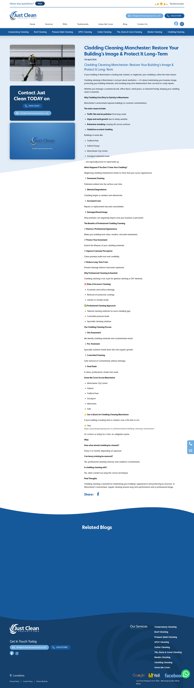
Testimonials (177, 3)
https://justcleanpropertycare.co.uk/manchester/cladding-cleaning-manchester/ (119, 428)
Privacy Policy (14, 681)
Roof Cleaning (40, 32)
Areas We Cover (105, 24)
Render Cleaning (155, 32)
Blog (125, 24)
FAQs (65, 24)
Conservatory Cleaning (18, 32)
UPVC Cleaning (85, 32)
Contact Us (142, 24)
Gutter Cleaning (104, 32)
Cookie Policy (28, 681)
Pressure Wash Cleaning (62, 32)
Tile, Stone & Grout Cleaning (129, 32)
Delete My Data (42, 681)
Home (32, 24)
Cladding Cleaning (176, 32)
